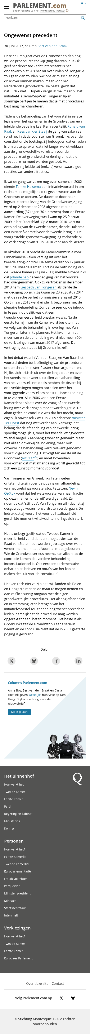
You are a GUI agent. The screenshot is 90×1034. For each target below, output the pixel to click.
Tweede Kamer (14, 792)
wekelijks (35, 695)
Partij (8, 806)
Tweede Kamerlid (16, 864)
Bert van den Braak (52, 46)
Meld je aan (19, 712)
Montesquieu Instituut (52, 10)
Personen (14, 841)
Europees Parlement (18, 958)
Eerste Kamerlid (15, 857)
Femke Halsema (28, 186)
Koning (9, 828)
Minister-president (17, 893)
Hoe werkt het (14, 784)
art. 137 (28, 458)
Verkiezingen (17, 928)
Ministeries (12, 821)
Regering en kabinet (18, 814)
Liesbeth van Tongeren (39, 287)
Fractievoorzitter (15, 879)
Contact (58, 983)
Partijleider (12, 886)
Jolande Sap (19, 277)
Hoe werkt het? (14, 849)
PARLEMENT (40, 6)
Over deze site (37, 983)
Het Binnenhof (19, 776)
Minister (10, 901)
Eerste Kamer (13, 799)
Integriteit (11, 915)
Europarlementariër (18, 871)
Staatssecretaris (15, 908)
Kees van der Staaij (32, 131)
